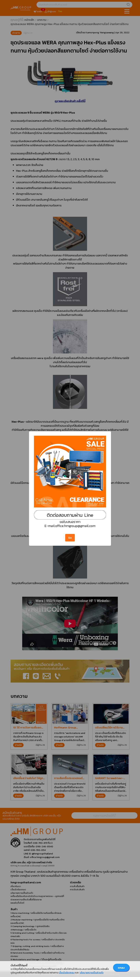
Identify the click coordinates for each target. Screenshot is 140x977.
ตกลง (121, 968)
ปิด (70, 538)
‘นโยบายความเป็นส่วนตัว (91, 972)
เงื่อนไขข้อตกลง (67, 972)
